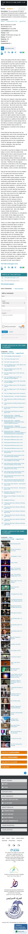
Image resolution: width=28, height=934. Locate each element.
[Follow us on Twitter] (14, 845)
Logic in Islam (14, 562)
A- (19, 8)
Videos (10, 537)
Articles (2, 21)
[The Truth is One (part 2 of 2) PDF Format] (15, 52)
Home (3, 838)
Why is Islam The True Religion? (16, 581)
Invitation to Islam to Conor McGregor (16, 694)
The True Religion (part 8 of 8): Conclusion (14, 393)
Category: (4, 19)
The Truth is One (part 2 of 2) (12, 280)
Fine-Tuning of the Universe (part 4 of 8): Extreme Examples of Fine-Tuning (14, 464)
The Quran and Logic (16, 738)
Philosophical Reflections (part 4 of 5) (13, 445)
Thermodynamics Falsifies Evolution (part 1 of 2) (15, 399)
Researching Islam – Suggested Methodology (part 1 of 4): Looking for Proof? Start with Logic (13, 416)
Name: (3, 296)
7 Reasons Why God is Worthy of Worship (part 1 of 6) (14, 503)
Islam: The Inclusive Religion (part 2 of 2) (16, 575)
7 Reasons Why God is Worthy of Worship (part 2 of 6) (14, 507)
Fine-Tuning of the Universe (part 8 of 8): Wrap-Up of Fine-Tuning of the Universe (14, 480)
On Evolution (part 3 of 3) (16, 631)
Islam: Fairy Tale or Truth (15, 663)
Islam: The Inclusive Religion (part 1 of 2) (16, 569)
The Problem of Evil (15, 650)
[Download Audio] (9, 52)
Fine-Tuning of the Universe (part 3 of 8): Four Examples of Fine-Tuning (14, 460)
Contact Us (19, 840)
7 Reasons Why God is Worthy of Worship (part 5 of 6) (14, 520)
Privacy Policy (12, 840)
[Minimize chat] (26, 925)
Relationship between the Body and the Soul (16, 606)
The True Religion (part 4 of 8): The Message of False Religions (13, 377)
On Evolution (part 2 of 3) (16, 625)
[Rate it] (2, 52)
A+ (24, 8)
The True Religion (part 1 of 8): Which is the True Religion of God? (15, 365)
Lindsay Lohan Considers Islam (15, 719)
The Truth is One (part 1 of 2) (9, 263)
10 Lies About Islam (15, 700)
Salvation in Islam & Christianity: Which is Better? (16, 682)
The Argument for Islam (16, 594)
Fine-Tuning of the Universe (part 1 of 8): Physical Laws (14, 452)
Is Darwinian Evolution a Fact (17, 688)
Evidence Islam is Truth (11, 21)
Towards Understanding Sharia (16, 713)
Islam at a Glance (20, 838)
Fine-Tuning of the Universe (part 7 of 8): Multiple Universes (14, 476)
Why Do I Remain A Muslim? (15, 638)
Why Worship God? (15, 543)
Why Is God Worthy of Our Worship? (16, 732)
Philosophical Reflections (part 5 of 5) (13, 448)
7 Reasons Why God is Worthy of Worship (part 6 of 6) (14, 524)
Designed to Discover (9, 500)
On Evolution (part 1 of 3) (16, 619)
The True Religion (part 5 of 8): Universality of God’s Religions (14, 381)
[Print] (12, 52)
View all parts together (7, 284)
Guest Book (4, 840)
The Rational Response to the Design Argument (16, 600)
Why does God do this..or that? (15, 669)
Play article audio (9, 48)
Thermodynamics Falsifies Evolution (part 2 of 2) (15, 404)
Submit (5, 331)
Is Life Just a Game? (16, 656)
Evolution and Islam (15, 644)
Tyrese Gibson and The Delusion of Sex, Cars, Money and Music (16, 676)
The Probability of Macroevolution (12, 356)
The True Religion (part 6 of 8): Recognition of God (15, 386)
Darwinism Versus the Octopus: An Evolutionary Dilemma (12, 492)
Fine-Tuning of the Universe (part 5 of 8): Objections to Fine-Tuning (14, 468)
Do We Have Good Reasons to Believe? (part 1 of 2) (14, 408)
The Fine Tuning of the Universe (16, 744)
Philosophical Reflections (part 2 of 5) (13, 439)
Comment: (4, 313)
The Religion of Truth (16, 556)
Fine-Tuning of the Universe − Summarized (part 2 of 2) (14, 488)
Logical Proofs (22, 21)
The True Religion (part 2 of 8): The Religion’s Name (13, 369)
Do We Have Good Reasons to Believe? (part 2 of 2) (14, 412)
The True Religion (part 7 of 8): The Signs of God (15, 390)
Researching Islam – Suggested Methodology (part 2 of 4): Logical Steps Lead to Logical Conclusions (14, 422)
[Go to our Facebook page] (9, 845)
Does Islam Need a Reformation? (15, 726)
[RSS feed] (19, 845)
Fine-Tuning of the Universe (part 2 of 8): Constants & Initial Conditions (14, 456)
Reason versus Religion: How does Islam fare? (14, 496)
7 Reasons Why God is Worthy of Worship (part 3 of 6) (14, 511)
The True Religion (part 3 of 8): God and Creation (14, 373)
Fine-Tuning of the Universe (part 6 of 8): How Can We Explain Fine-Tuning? (14, 472)
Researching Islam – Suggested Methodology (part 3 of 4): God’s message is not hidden (15, 427)
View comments (19, 288)
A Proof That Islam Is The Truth (16, 550)
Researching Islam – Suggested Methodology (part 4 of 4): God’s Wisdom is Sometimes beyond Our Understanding (15, 432)
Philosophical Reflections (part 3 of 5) (13, 442)
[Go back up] (25, 773)
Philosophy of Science (16, 612)
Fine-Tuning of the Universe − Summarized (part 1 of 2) (14, 484)
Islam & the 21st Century (15, 587)
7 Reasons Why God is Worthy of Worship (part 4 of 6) (14, 516)
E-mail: (3, 305)
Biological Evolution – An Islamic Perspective (15, 396)
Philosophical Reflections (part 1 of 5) (13, 436)
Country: (4, 301)
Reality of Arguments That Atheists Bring (16, 707)
